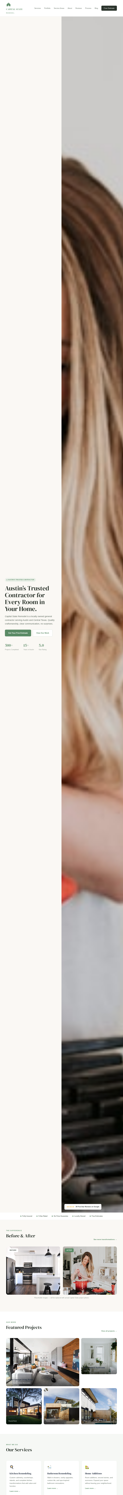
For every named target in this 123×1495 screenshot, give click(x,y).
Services (37, 8)
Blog (96, 8)
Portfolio (47, 8)
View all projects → (109, 1331)
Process (88, 8)
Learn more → (15, 1491)
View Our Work (42, 633)
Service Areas (59, 8)
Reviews (78, 8)
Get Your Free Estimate (18, 633)
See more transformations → (105, 1239)
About (70, 8)
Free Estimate (109, 8)
